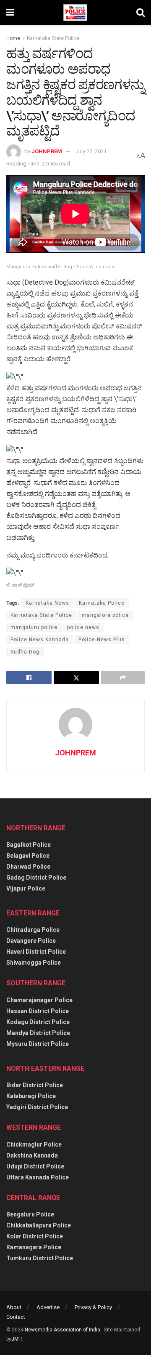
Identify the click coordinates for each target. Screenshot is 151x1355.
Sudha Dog (24, 652)
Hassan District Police (37, 1011)
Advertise (48, 1307)
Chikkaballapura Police (38, 1225)
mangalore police (105, 615)
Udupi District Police (35, 1166)
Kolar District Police (34, 1236)
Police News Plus (101, 640)
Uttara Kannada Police (37, 1177)
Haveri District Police (36, 951)
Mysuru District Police (37, 1043)
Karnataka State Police (53, 38)
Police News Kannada (39, 640)
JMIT (16, 1339)
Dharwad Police (28, 866)
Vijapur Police (25, 888)
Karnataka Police (102, 603)
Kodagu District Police (38, 1022)
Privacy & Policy (93, 1307)
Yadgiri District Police (37, 1107)
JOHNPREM (46, 151)
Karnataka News (47, 603)
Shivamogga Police (33, 962)
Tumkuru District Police (39, 1258)
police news (83, 627)
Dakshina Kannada (32, 1155)
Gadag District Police (36, 877)
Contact (15, 1317)
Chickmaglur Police (34, 1144)
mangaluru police (33, 627)
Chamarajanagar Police (39, 1000)
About (13, 1307)
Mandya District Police (38, 1033)
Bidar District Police (34, 1085)
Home (13, 38)
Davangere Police (31, 940)
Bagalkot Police (28, 844)
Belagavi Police (27, 855)
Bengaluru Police (30, 1214)
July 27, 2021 (91, 151)
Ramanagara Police (33, 1247)
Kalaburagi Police (31, 1096)
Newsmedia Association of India (62, 1330)
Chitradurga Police (33, 929)
